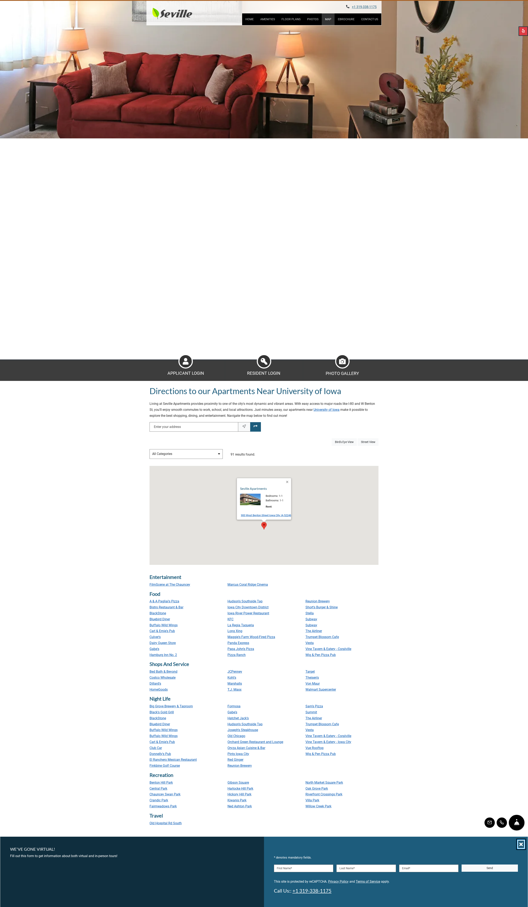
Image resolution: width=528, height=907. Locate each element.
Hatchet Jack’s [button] (238, 718)
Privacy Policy (338, 881)
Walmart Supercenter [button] (320, 689)
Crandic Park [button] (159, 800)
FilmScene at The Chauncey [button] (170, 585)
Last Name (347, 868)
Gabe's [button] (154, 649)
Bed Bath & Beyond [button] (163, 672)
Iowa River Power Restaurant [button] (248, 613)
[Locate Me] (244, 427)
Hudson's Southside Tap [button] (245, 601)
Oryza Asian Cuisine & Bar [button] (246, 748)
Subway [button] (311, 619)
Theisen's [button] (312, 678)
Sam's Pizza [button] (314, 706)
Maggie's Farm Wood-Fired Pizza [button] (251, 637)
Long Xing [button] (234, 631)
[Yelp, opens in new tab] (523, 31)
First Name (284, 868)
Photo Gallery (342, 373)
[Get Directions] (255, 427)
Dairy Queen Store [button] (163, 643)
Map (328, 19)
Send (490, 868)
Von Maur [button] (312, 684)
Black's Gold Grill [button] (162, 712)
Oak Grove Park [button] (316, 788)
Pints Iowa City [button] (238, 754)
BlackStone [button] (158, 613)
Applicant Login (185, 373)
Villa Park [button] (312, 800)
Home (249, 19)
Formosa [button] (233, 706)
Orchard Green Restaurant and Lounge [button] (255, 742)
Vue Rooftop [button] (314, 748)
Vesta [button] (309, 643)
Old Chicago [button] (236, 736)
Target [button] (310, 672)
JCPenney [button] (234, 672)
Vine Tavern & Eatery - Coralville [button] (328, 649)
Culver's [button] (155, 637)
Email (406, 868)
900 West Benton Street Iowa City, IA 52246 (266, 515)
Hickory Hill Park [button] (239, 794)
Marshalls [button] (234, 684)
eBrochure (346, 19)
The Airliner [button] (313, 631)
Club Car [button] (156, 748)
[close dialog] (521, 844)
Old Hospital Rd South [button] (166, 823)
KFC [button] (230, 619)
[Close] (287, 481)
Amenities (267, 19)
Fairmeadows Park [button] (163, 806)
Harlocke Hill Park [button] (240, 788)
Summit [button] (311, 712)
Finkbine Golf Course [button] (165, 766)
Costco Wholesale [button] (163, 678)
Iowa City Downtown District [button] (248, 607)
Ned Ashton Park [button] (239, 806)
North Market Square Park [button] (324, 782)
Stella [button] (309, 613)
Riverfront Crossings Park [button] (323, 794)
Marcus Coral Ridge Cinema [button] (247, 585)
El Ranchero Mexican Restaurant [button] (173, 760)
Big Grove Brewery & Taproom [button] (171, 706)
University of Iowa (326, 410)
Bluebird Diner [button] (160, 619)
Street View (369, 442)
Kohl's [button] (231, 678)
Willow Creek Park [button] (318, 806)
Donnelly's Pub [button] (160, 754)
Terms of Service (368, 881)
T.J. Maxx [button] (234, 689)
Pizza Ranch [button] (236, 655)
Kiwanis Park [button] (236, 800)
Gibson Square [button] (238, 782)
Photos (312, 19)
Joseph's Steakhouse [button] (242, 730)
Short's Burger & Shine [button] (321, 607)
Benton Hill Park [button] (161, 782)
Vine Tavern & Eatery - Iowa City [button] (328, 742)
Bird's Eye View (346, 442)
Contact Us (369, 19)
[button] (264, 526)
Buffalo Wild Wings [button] (164, 625)
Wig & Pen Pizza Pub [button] (320, 655)
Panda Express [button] (238, 643)
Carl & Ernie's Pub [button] (162, 631)
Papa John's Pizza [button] (240, 649)
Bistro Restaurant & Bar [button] (166, 607)
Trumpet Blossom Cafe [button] (322, 637)
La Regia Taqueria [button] (240, 625)
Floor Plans (291, 19)
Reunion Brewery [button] (317, 601)
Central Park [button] (158, 788)
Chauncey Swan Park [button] (165, 794)
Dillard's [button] (155, 684)
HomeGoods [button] (159, 689)
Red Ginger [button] (235, 760)
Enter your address (167, 427)
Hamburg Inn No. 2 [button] (163, 655)
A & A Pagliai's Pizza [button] (164, 601)
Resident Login (263, 373)
